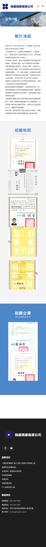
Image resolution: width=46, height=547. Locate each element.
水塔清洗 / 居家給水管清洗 (11, 471)
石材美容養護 (7, 475)
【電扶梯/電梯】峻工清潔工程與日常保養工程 (18, 463)
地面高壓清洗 (7, 483)
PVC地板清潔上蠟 (8, 487)
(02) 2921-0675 (15, 505)
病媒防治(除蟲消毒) (9, 467)
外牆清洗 (5, 479)
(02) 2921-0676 (15, 501)
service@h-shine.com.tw (18, 512)
